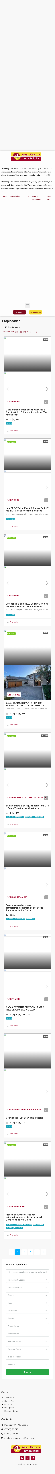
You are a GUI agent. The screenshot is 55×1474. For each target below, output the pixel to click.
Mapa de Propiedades (37, 46)
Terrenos (11, 519)
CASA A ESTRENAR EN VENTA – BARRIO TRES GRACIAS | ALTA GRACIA (25, 1008)
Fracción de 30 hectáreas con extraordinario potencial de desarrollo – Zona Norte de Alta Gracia (25, 1217)
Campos (10, 919)
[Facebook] (22, 1458)
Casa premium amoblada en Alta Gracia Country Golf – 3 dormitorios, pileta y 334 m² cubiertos (26, 412)
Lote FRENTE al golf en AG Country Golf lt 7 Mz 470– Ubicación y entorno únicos (27, 509)
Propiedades (15, 45)
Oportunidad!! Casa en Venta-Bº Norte (24, 1118)
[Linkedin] (33, 1458)
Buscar (27, 1372)
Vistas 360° (48, 46)
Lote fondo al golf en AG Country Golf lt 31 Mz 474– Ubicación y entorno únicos (27, 605)
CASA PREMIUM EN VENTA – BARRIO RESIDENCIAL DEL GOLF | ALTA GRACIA (25, 704)
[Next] (37, 1252)
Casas (9, 423)
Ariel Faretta (14, 431)
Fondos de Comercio (23, 1225)
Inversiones (20, 919)
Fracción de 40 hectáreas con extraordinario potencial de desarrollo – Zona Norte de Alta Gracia (25, 908)
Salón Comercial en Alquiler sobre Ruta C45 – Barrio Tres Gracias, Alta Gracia (27, 807)
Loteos (9, 1228)
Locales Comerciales (34, 817)
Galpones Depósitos (15, 817)
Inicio (5, 45)
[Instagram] (27, 1458)
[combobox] (26, 332)
